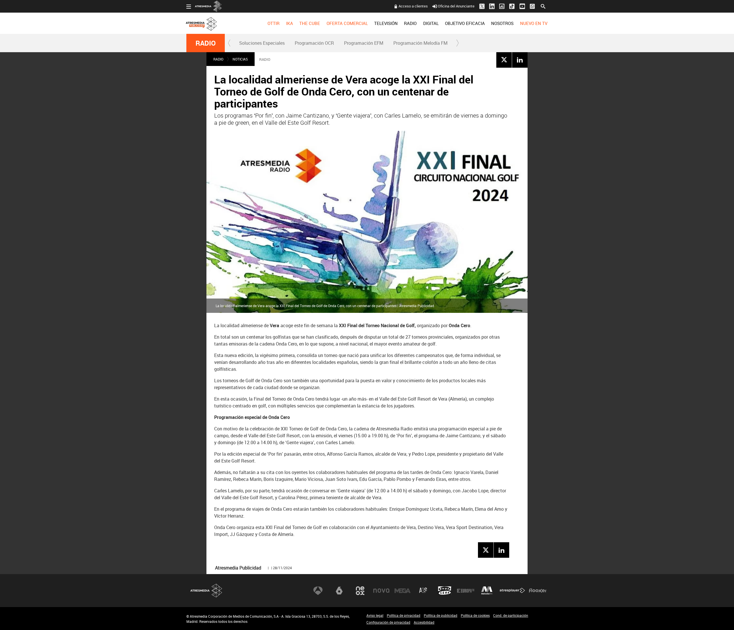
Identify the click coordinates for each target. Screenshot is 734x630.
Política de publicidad (440, 615)
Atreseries (423, 590)
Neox (360, 590)
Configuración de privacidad (388, 622)
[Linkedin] (520, 59)
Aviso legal (374, 615)
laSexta (339, 590)
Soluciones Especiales (262, 43)
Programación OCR (314, 43)
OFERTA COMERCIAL (347, 23)
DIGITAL (431, 23)
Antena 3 (318, 590)
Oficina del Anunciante (456, 6)
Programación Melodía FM (420, 43)
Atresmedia (206, 590)
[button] (229, 43)
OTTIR (274, 23)
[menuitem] (273, 23)
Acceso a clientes (413, 6)
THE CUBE (309, 23)
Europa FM (465, 590)
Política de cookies (475, 615)
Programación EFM (363, 43)
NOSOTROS (502, 23)
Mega (402, 590)
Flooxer (537, 590)
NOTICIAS (240, 59)
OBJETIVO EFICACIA (465, 23)
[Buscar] (543, 5)
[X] (504, 59)
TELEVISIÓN (386, 23)
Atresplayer (512, 590)
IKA (289, 23)
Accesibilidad (424, 622)
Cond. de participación (510, 615)
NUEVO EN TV (533, 23)
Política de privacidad (403, 615)
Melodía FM (486, 590)
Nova (381, 590)
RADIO (410, 23)
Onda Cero (444, 590)
